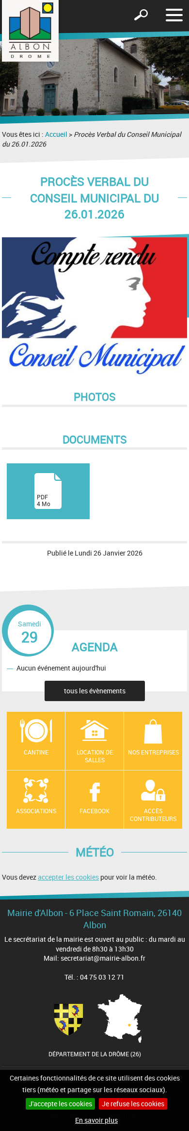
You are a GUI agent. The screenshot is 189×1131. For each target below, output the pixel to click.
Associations (36, 811)
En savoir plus (96, 1120)
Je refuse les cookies (133, 1103)
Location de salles (95, 756)
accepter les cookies (68, 877)
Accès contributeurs (153, 815)
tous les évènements (95, 690)
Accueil (56, 134)
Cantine (36, 752)
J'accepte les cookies (60, 1103)
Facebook (94, 811)
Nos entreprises (153, 752)
